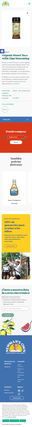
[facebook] (19, 390)
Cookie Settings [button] (14, 420)
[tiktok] (19, 393)
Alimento (5, 52)
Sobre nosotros (9, 392)
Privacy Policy (12, 417)
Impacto (6, 390)
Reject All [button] (23, 420)
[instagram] (22, 390)
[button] (2, 51)
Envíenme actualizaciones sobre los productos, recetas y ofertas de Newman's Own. (15, 302)
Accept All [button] (5, 420)
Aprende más (10, 246)
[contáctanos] (17, 398)
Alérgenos (7, 366)
